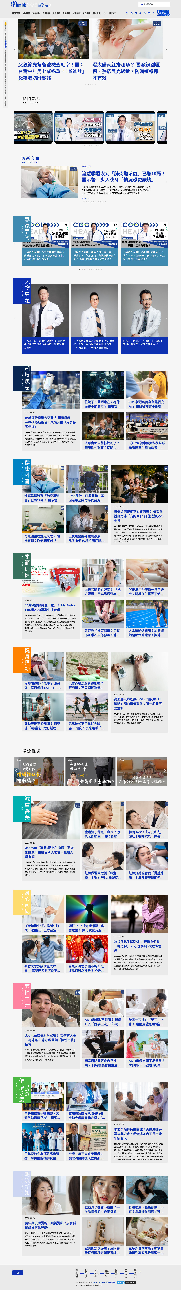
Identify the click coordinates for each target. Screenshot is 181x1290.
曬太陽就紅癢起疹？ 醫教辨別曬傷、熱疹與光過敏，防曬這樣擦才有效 (126, 71)
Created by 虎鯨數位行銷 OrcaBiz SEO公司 (89, 1285)
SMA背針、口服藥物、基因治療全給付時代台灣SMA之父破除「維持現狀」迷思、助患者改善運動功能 (86, 498)
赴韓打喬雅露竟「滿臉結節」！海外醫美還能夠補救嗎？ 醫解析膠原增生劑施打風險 (147, 875)
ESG (104, 13)
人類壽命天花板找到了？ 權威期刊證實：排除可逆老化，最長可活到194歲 (102, 445)
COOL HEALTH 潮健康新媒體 (104, 1282)
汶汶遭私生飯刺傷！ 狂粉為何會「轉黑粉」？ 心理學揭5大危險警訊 (137, 946)
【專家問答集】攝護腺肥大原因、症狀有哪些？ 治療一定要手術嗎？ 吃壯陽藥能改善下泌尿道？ (144, 256)
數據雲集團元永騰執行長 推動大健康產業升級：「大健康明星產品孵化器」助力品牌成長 (87, 1116)
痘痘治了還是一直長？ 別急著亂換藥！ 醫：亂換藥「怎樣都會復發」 (103, 834)
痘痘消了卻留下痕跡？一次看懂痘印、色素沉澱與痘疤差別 (102, 1210)
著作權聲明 (107, 1273)
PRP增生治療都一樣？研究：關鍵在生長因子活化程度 (146, 592)
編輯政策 (116, 1273)
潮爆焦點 (36, 13)
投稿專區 (86, 1273)
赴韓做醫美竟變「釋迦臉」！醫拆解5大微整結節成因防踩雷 (103, 875)
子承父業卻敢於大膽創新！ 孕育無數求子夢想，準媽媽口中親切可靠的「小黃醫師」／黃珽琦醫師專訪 (94, 344)
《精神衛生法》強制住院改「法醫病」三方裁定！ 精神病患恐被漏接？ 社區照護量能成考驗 (42, 928)
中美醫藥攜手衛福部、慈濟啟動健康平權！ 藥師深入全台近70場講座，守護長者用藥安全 (42, 1116)
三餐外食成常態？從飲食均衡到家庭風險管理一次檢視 (146, 1251)
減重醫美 (76, 13)
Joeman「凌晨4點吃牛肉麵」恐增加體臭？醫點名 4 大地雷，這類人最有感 (49, 852)
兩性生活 (96, 13)
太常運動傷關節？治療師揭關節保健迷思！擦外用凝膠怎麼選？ (146, 633)
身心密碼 (86, 13)
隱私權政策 (96, 1273)
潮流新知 (112, 13)
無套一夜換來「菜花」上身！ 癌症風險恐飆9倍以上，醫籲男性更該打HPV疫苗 (146, 1022)
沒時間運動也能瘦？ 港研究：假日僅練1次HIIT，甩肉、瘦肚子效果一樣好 (42, 686)
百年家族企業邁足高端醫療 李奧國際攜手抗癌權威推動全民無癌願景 (41, 1156)
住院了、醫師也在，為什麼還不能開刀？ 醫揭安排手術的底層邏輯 (103, 404)
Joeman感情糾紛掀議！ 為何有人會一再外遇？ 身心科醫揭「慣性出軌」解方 (50, 1040)
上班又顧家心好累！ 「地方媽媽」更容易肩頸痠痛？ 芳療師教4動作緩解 (103, 592)
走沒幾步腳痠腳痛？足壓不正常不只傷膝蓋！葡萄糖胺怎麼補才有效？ (102, 633)
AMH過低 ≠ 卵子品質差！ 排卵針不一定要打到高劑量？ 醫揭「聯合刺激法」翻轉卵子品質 (147, 1063)
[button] (14, 49)
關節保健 (56, 13)
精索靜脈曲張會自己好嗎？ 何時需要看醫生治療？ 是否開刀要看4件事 (102, 1063)
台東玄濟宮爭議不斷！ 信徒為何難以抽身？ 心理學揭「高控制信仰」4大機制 (87, 968)
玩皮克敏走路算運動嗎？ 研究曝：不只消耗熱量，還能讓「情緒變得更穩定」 (87, 686)
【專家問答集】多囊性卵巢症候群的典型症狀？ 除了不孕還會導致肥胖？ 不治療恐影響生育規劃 (44, 256)
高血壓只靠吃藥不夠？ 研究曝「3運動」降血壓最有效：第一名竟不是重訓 (138, 703)
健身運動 (66, 13)
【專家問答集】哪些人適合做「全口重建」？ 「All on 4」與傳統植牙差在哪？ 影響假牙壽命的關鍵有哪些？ (95, 256)
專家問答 (16, 13)
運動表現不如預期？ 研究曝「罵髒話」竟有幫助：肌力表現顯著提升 (42, 726)
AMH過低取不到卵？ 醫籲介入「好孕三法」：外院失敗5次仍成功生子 (103, 1022)
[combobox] (154, 4)
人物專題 (26, 13)
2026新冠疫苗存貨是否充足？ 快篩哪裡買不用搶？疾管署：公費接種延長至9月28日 (147, 404)
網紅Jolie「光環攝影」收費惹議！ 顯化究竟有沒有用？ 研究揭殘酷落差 (86, 928)
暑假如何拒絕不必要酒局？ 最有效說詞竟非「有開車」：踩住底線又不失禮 (138, 516)
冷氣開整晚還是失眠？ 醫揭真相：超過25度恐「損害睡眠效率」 (42, 538)
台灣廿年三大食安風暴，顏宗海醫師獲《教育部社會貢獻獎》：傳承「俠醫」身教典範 (87, 1156)
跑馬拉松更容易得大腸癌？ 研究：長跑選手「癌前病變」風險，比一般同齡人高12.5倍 (86, 726)
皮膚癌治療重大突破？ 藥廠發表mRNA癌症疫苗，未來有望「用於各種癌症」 (50, 422)
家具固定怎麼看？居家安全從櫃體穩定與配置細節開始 (102, 1251)
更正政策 (126, 1273)
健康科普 (46, 13)
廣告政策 (135, 1273)
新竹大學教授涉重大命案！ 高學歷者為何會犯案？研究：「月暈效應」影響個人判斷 (42, 968)
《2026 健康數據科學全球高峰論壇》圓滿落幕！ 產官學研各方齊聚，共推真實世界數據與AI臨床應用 (147, 445)
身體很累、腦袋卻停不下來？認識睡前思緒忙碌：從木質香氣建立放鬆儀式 (146, 1210)
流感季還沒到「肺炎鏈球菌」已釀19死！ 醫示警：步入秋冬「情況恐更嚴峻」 (42, 498)
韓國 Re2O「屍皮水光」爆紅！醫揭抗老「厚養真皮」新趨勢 (146, 834)
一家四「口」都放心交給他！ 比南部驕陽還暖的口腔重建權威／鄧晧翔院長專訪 (44, 344)
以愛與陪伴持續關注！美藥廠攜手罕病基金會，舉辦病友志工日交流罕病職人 (138, 1133)
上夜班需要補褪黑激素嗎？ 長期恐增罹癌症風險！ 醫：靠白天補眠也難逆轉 (86, 538)
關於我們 (77, 1273)
